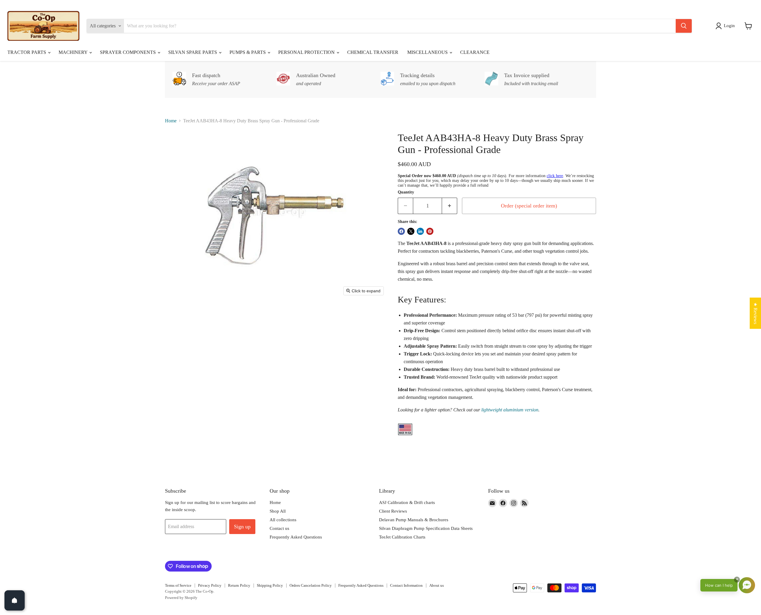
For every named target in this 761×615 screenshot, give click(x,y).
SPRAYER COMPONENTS (128, 52)
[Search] (684, 26)
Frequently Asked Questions (296, 537)
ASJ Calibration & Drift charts (407, 502)
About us (436, 585)
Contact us (279, 528)
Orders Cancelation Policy (311, 585)
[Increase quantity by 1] (449, 206)
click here (555, 176)
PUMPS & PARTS (248, 52)
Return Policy (239, 585)
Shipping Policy (270, 585)
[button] (726, 25)
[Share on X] (410, 231)
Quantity (406, 192)
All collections (283, 519)
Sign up (242, 527)
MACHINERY (74, 52)
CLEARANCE (475, 52)
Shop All (278, 511)
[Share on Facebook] (401, 231)
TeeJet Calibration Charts (402, 537)
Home (171, 120)
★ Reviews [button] (755, 313)
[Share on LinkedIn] (420, 231)
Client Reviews (393, 511)
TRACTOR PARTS (27, 52)
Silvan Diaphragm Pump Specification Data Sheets (426, 528)
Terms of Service (178, 585)
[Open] (14, 600)
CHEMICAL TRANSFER (372, 52)
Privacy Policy (209, 585)
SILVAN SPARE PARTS (193, 52)
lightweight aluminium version (509, 409)
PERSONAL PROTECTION (307, 52)
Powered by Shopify (181, 597)
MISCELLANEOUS (428, 52)
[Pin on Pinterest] (429, 231)
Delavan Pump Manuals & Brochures (413, 519)
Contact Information (406, 585)
